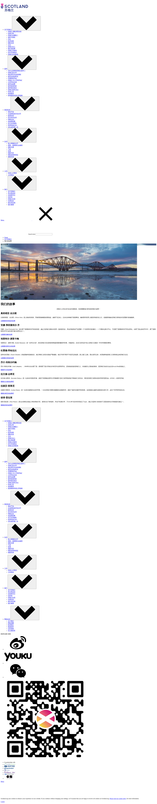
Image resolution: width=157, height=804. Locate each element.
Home (6, 237)
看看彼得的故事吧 (6, 405)
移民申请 (11, 156)
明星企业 (11, 119)
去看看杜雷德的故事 (7, 358)
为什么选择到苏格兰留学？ (16, 70)
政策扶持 (11, 115)
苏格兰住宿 (11, 199)
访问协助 (11, 628)
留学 (5, 461)
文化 (9, 45)
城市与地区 (11, 37)
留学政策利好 (12, 86)
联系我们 (11, 625)
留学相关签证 (12, 88)
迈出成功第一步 (13, 127)
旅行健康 (11, 204)
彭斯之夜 (11, 33)
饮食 (9, 151)
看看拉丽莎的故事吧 (7, 393)
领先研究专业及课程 (14, 74)
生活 (5, 537)
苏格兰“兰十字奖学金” (15, 80)
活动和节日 (11, 195)
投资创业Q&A (12, 125)
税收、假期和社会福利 (15, 145)
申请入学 (11, 91)
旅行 (5, 588)
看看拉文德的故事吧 (7, 381)
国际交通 (11, 147)
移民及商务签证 (13, 155)
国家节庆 (11, 153)
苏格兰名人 (11, 46)
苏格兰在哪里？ (13, 35)
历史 (9, 39)
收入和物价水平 (13, 143)
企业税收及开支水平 (14, 113)
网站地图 (11, 623)
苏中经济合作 (12, 117)
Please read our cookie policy (118, 798)
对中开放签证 (12, 52)
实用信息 (11, 201)
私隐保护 (11, 627)
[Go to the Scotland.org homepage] (14, 14)
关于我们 (11, 621)
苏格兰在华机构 (13, 54)
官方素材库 (11, 630)
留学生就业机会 (13, 76)
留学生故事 (11, 84)
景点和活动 (11, 193)
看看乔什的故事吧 (6, 370)
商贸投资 (7, 504)
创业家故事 (11, 121)
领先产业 (11, 112)
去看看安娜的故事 (6, 334)
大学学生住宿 (12, 82)
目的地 (10, 197)
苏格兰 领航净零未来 (14, 31)
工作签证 (11, 175)
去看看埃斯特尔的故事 (8, 346)
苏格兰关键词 (12, 50)
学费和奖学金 (12, 78)
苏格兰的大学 (12, 72)
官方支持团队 (12, 123)
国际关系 (11, 43)
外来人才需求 (12, 173)
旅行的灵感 (11, 202)
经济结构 (11, 41)
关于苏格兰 (11, 191)
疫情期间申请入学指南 (15, 95)
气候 (9, 149)
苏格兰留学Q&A (13, 89)
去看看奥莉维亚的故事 (8, 321)
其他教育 (11, 93)
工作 (5, 568)
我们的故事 (11, 48)
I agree (3, 801)
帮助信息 (7, 619)
